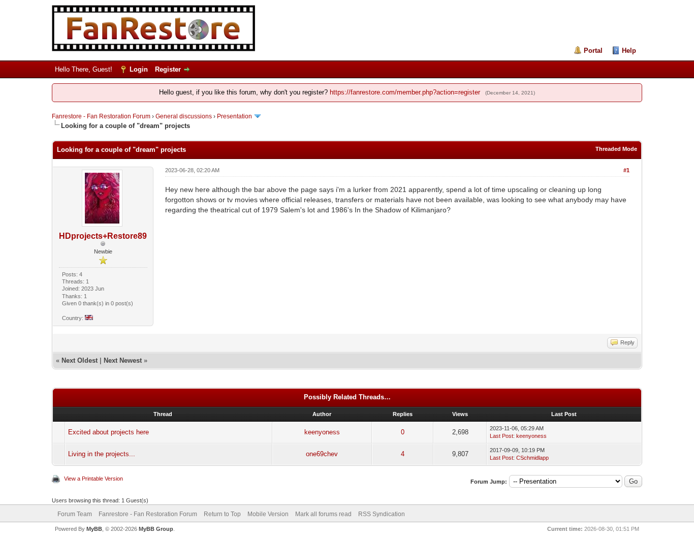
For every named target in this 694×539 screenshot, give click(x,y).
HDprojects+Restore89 (103, 236)
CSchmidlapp (532, 458)
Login (139, 69)
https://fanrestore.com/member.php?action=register (405, 92)
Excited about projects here (108, 432)
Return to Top (222, 514)
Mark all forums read (323, 514)
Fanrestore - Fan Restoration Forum (101, 116)
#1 (626, 170)
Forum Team (74, 514)
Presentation (234, 116)
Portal (593, 50)
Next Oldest (79, 360)
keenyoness (322, 432)
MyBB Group (156, 529)
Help (629, 50)
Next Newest (123, 360)
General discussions (183, 116)
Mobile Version (268, 514)
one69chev (322, 454)
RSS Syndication (381, 514)
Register (168, 69)
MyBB (94, 529)
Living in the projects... (101, 454)
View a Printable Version (93, 478)
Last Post (501, 436)
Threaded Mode (616, 149)
